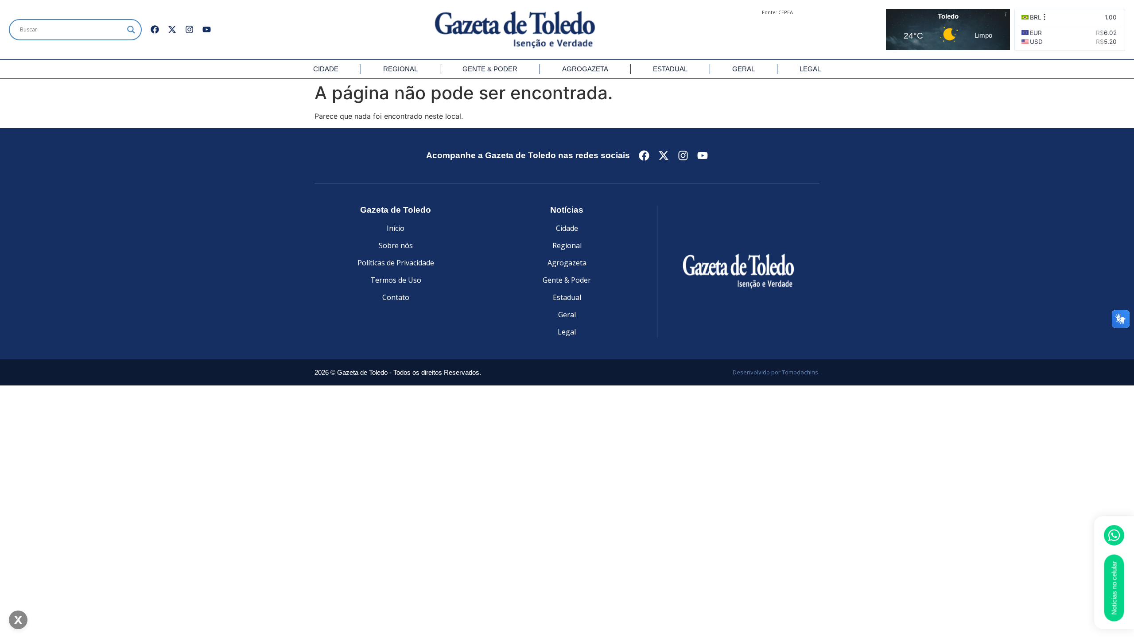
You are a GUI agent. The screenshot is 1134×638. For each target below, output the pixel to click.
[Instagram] (189, 29)
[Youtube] (206, 29)
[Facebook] (155, 29)
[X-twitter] (172, 29)
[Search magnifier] (131, 29)
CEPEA (785, 12)
